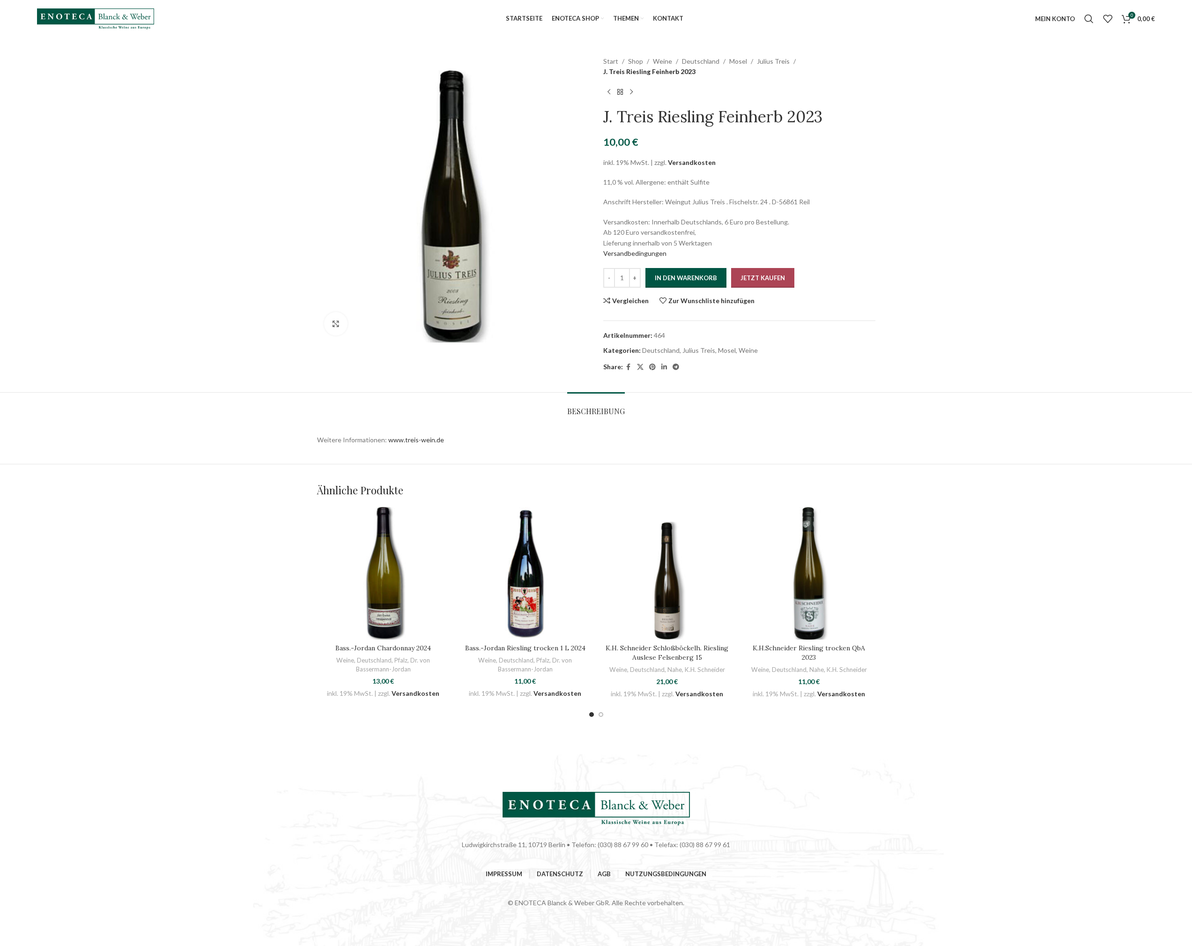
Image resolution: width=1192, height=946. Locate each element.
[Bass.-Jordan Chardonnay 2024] (383, 573)
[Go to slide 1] (591, 714)
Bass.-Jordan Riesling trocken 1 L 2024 (525, 648)
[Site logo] (95, 18)
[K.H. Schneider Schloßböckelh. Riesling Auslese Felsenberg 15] (667, 573)
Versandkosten (692, 162)
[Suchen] (1089, 18)
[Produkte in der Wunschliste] (1107, 18)
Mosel (738, 61)
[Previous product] (609, 92)
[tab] (596, 406)
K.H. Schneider (705, 669)
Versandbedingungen (634, 253)
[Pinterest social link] (652, 367)
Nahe (674, 669)
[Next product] (631, 92)
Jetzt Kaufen (762, 278)
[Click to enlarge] (336, 323)
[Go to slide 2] (601, 714)
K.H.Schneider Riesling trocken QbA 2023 (809, 653)
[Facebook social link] (628, 367)
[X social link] (640, 367)
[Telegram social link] (676, 367)
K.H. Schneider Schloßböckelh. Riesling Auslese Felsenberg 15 (667, 653)
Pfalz (400, 660)
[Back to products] (620, 92)
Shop (635, 61)
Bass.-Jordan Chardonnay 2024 (383, 648)
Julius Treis (773, 61)
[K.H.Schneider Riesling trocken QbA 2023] (809, 573)
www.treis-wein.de (416, 440)
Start (610, 61)
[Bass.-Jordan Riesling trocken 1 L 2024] (525, 573)
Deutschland (700, 61)
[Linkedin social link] (664, 367)
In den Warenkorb (686, 278)
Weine (662, 61)
